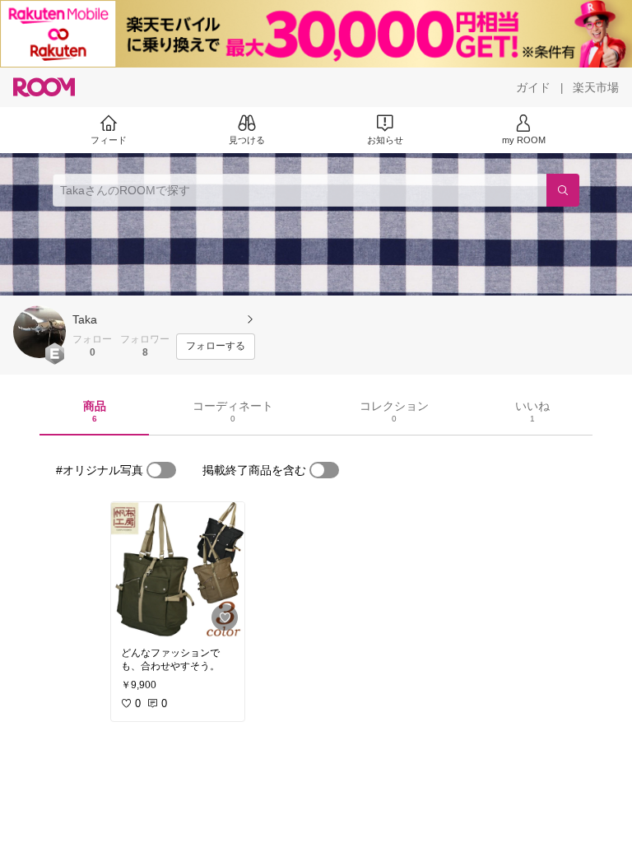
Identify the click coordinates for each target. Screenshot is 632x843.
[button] (39, 331)
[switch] (161, 470)
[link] (177, 569)
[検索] (562, 190)
